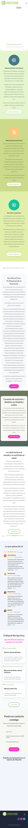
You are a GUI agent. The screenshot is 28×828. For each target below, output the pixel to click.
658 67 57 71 (9, 731)
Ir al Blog (14, 704)
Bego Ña (10, 610)
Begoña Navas (11, 591)
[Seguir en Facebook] (19, 819)
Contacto (14, 749)
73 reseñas (20, 552)
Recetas (12, 654)
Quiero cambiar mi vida (14, 44)
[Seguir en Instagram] (21, 819)
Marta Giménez (12, 555)
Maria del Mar (11, 573)
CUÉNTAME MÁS (14, 436)
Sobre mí (14, 386)
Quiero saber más (14, 111)
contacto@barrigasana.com (12, 741)
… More (16, 570)
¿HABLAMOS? (14, 531)
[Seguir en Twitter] (24, 819)
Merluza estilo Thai (10, 689)
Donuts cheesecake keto (12, 652)
